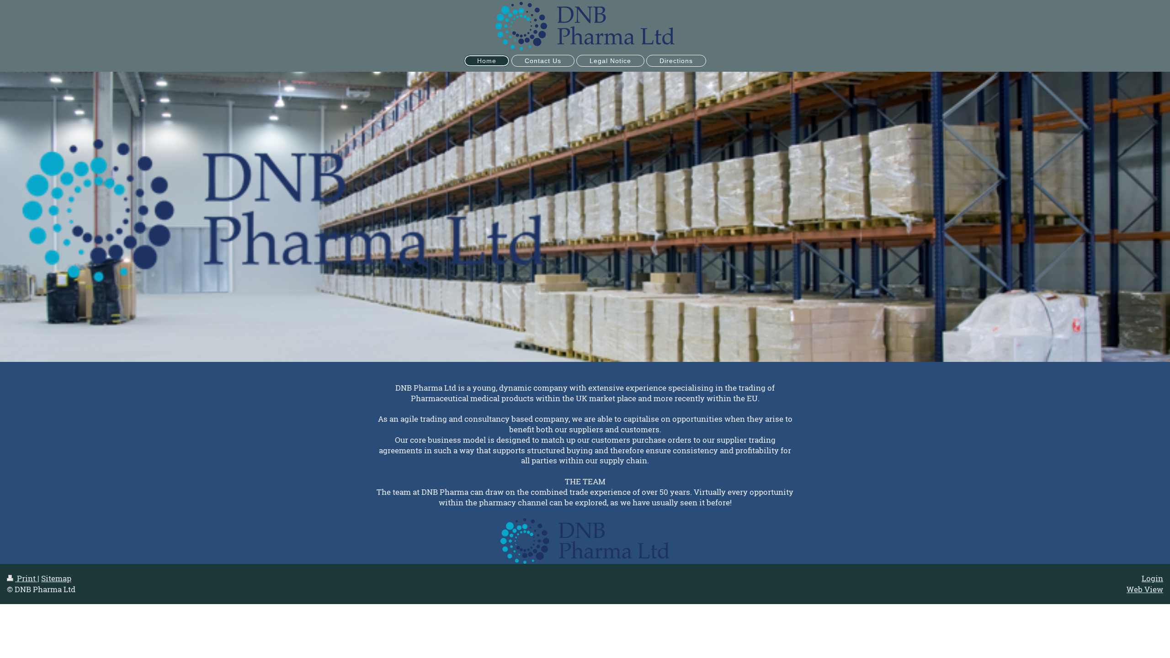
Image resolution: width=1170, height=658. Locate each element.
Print (26, 578)
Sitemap (56, 578)
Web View (1145, 589)
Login (1152, 578)
